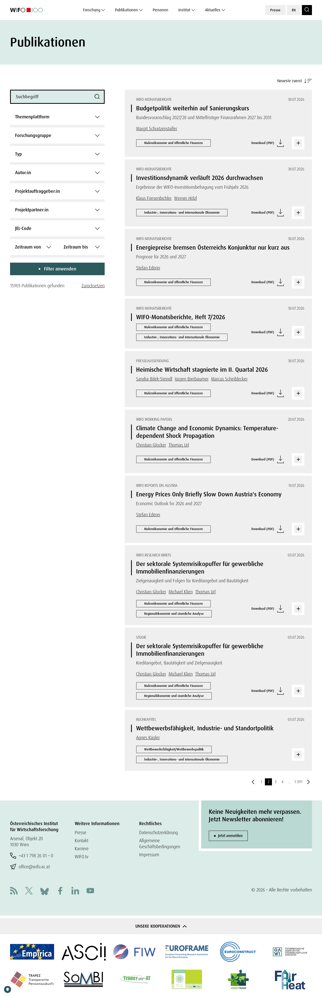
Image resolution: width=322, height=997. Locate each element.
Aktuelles (212, 10)
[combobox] (57, 117)
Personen (160, 10)
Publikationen (126, 10)
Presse (275, 10)
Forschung (91, 10)
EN (294, 10)
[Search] (307, 10)
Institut (184, 10)
